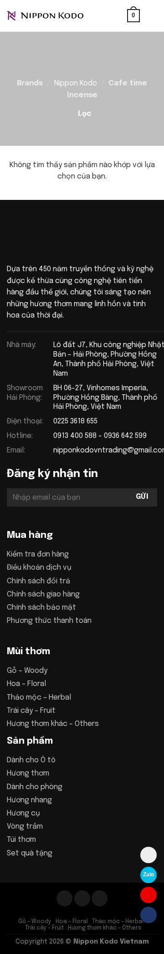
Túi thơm (21, 840)
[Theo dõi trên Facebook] (64, 898)
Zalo (148, 874)
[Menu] (151, 16)
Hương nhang (29, 800)
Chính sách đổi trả (38, 581)
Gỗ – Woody (27, 671)
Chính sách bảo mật (41, 607)
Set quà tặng (29, 853)
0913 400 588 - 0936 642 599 (100, 436)
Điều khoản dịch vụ (39, 567)
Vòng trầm (25, 826)
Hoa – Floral (26, 684)
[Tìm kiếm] (117, 16)
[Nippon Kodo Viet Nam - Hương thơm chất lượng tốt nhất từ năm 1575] (52, 16)
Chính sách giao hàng (43, 594)
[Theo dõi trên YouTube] (100, 898)
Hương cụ (23, 813)
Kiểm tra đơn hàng (38, 554)
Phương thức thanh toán (49, 621)
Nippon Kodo (75, 83)
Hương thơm (28, 773)
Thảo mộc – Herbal (39, 697)
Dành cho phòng (34, 787)
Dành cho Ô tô (31, 760)
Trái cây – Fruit (31, 711)
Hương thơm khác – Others (53, 724)
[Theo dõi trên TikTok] (82, 898)
